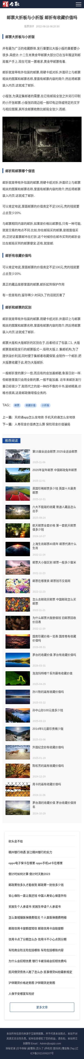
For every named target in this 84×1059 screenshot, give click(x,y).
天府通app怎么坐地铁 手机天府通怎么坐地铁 (44, 417)
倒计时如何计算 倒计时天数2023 (29, 874)
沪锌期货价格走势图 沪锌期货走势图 (32, 982)
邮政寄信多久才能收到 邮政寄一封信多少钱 (36, 884)
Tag (73, 1048)
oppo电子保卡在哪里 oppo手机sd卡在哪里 (36, 863)
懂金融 (65, 1048)
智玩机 (57, 1048)
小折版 (45, 405)
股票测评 (29, 26)
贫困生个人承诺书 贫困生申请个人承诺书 (35, 906)
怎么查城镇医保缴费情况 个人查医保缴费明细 (37, 917)
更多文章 (42, 1007)
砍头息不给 (16, 841)
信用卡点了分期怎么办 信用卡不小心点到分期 (37, 939)
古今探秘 (22, 1048)
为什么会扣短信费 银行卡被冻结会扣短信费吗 (37, 961)
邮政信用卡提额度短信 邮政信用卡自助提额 (36, 928)
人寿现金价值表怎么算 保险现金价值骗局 (42, 424)
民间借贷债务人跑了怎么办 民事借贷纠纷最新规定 (40, 972)
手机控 (48, 1048)
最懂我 (31, 1048)
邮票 (16, 405)
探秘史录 (10, 1048)
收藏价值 (30, 405)
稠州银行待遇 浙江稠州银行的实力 (30, 852)
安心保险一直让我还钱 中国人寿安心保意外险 (37, 895)
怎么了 (40, 1048)
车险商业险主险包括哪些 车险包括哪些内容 (36, 950)
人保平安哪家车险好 (21, 993)
